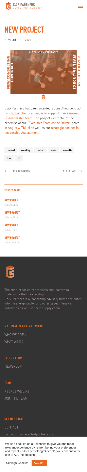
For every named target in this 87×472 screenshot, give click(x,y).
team (9, 158)
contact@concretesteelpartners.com (29, 434)
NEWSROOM (13, 366)
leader (53, 150)
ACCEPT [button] (39, 462)
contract (40, 150)
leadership (67, 150)
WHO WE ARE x (15, 335)
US (19, 158)
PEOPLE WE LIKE (16, 391)
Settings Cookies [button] (17, 463)
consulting (25, 150)
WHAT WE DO (13, 341)
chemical (11, 150)
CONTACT (11, 427)
